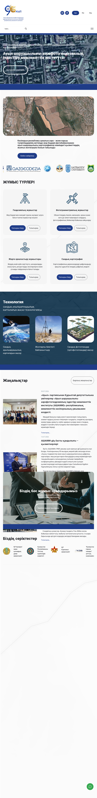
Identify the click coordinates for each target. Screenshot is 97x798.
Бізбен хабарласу (27, 156)
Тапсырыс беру (18, 228)
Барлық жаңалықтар (82, 380)
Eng (90, 13)
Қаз (75, 13)
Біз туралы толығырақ (15, 70)
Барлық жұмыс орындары (48, 508)
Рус (83, 13)
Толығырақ (33, 228)
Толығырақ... (45, 433)
